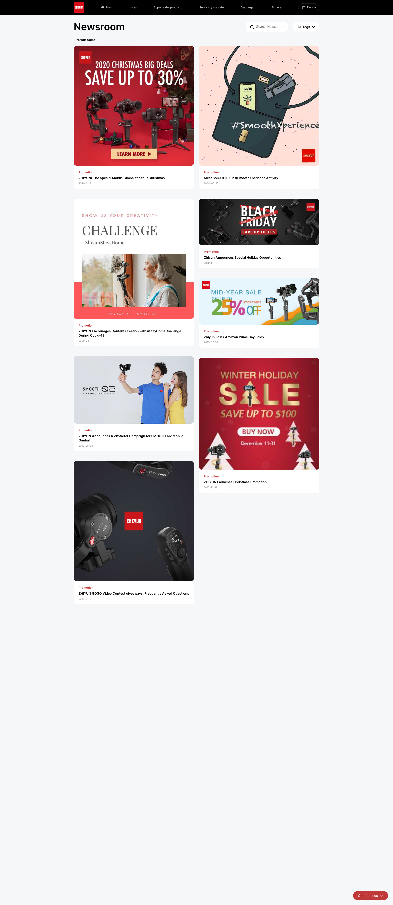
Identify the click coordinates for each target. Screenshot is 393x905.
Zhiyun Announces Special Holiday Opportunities (242, 257)
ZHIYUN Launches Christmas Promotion (235, 482)
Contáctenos (368, 896)
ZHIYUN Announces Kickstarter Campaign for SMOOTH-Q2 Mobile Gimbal (131, 438)
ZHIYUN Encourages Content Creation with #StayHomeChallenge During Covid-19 (130, 333)
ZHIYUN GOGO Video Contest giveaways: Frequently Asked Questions (134, 593)
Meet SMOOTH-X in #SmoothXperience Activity (241, 178)
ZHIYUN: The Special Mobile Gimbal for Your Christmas (122, 178)
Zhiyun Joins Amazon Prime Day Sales (234, 337)
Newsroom (99, 27)
